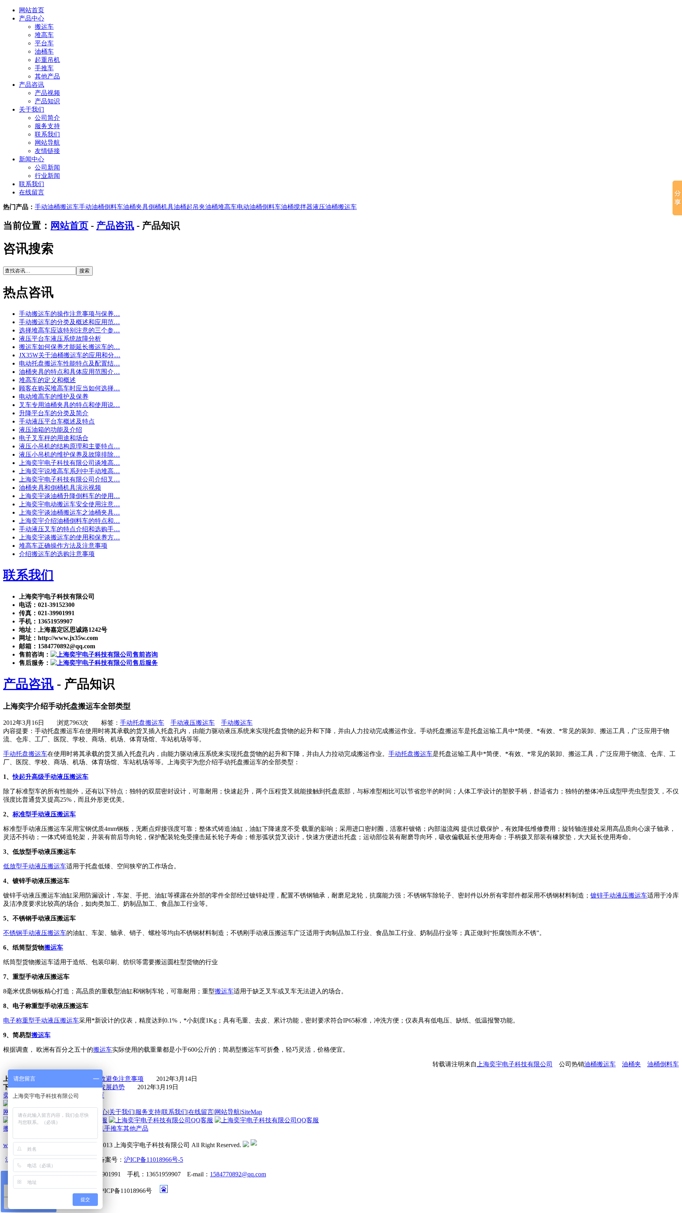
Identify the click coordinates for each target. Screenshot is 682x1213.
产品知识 (47, 101)
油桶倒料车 (663, 1064)
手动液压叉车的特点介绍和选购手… (69, 529)
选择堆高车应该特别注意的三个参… (69, 330)
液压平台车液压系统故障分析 (60, 338)
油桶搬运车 (600, 1064)
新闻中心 (31, 159)
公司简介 (47, 117)
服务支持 (47, 126)
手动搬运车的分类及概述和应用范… (69, 322)
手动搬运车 (237, 722)
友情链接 (47, 150)
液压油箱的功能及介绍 (50, 429)
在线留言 (31, 192)
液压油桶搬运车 (335, 206)
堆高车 (44, 35)
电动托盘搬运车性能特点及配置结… (69, 363)
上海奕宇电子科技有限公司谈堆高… (69, 462)
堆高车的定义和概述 (47, 380)
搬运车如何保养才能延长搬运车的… (69, 346)
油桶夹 (631, 1064)
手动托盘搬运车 (142, 722)
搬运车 (44, 26)
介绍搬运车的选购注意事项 (57, 554)
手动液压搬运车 (192, 722)
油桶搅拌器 (297, 206)
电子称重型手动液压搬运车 (41, 1020)
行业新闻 (47, 175)
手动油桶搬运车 (57, 206)
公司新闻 (47, 167)
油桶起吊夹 (189, 206)
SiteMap (251, 1111)
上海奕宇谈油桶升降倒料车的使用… (69, 496)
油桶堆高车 (221, 206)
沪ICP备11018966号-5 (153, 1159)
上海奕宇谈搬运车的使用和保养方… (69, 537)
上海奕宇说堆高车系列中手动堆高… (69, 471)
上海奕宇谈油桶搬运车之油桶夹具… (69, 512)
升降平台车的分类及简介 (53, 413)
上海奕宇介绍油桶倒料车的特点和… (69, 520)
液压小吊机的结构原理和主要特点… (69, 446)
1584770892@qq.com (238, 1174)
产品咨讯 (31, 84)
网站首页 (31, 10)
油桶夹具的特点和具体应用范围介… (69, 371)
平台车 (44, 43)
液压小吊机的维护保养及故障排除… (69, 454)
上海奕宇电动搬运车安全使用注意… (69, 504)
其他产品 (47, 76)
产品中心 (31, 18)
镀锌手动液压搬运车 (618, 895)
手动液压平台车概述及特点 (57, 421)
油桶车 (44, 51)
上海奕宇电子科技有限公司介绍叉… (69, 479)
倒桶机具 (161, 206)
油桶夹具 (135, 206)
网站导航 (47, 142)
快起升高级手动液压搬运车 (50, 776)
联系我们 (47, 134)
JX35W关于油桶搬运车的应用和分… (69, 355)
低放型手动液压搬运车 (34, 866)
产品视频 (47, 93)
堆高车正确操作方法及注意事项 (63, 545)
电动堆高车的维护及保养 (53, 396)
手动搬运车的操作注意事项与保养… (69, 313)
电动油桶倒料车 (259, 206)
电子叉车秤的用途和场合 (53, 438)
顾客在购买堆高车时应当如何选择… (69, 388)
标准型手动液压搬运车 (44, 814)
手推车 (44, 68)
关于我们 (31, 109)
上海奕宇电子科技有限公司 (515, 1064)
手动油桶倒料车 (101, 206)
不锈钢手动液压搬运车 (34, 932)
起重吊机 (47, 59)
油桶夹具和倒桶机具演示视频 (60, 487)
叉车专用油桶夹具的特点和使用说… (69, 404)
